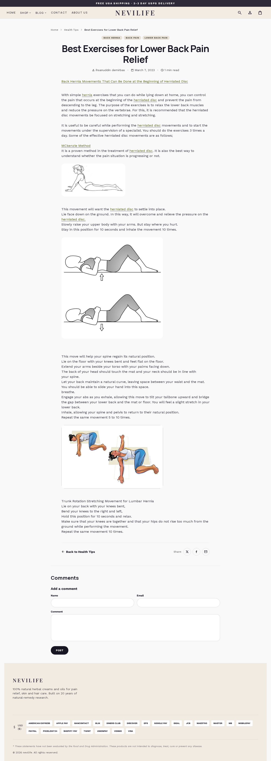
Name (54, 595)
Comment (57, 611)
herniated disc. (73, 219)
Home (11, 12)
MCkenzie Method (76, 146)
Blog (41, 13)
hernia (87, 95)
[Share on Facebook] (196, 552)
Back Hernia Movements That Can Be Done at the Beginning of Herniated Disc (124, 81)
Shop (26, 13)
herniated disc (145, 100)
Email (140, 595)
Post (59, 650)
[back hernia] (135, 457)
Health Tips (71, 29)
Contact (59, 12)
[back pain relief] (135, 288)
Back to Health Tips (78, 552)
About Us (80, 12)
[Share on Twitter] (187, 552)
